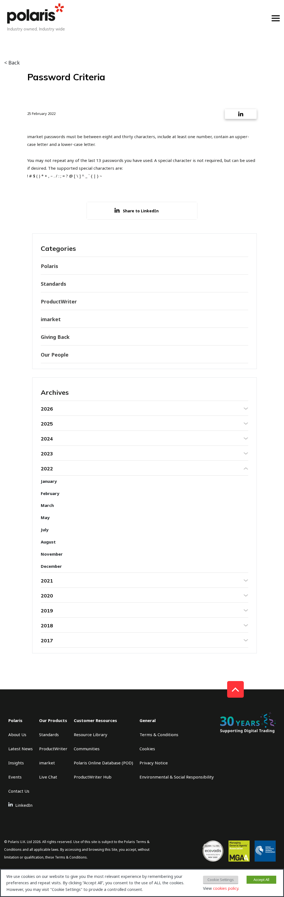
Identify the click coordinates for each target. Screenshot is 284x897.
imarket (51, 319)
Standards (53, 283)
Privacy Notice (154, 762)
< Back (12, 62)
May (45, 517)
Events (15, 777)
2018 (47, 625)
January (49, 481)
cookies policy (225, 888)
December (51, 566)
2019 (47, 610)
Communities (87, 748)
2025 (47, 424)
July (45, 529)
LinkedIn (23, 805)
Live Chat (48, 777)
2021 (47, 581)
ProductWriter (59, 301)
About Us (17, 734)
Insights (16, 762)
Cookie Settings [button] (220, 879)
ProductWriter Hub (92, 777)
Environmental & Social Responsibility (177, 777)
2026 (47, 409)
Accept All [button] (261, 879)
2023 (47, 453)
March (47, 505)
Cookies (147, 748)
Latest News (20, 748)
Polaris (49, 266)
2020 (47, 595)
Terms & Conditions (159, 734)
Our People (55, 354)
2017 (47, 640)
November (52, 554)
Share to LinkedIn (141, 210)
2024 (47, 438)
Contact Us (18, 791)
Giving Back (55, 337)
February (50, 493)
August (48, 542)
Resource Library (90, 734)
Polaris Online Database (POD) (103, 762)
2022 (47, 468)
